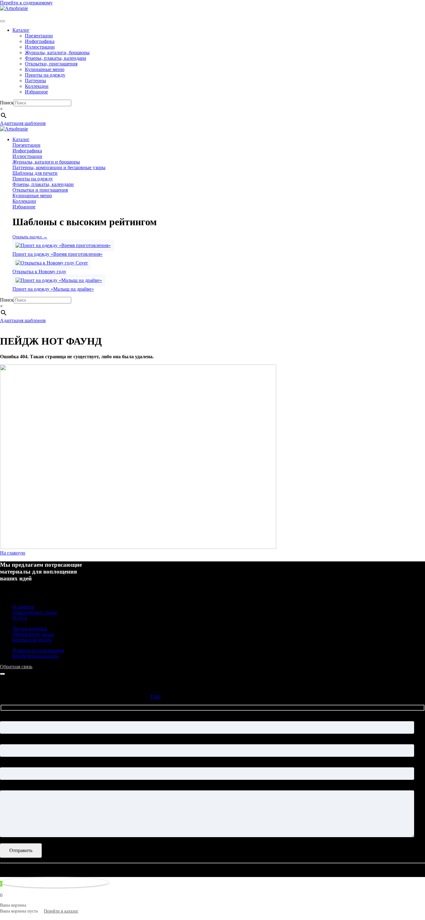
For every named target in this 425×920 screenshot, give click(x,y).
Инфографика (39, 41)
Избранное (36, 91)
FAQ (156, 696)
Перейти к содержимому (26, 2)
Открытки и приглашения (40, 190)
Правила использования (38, 650)
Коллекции (37, 86)
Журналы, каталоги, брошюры (57, 52)
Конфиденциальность (35, 656)
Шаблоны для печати (35, 173)
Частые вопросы (29, 628)
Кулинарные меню (44, 69)
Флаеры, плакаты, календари (55, 58)
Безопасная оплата (32, 639)
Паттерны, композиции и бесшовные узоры (58, 167)
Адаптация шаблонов (23, 123)
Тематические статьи (34, 612)
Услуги (19, 618)
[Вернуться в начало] (14, 8)
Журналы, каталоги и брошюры (46, 161)
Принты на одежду (45, 75)
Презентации (39, 35)
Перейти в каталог (61, 911)
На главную (12, 552)
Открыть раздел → (29, 237)
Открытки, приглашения (51, 63)
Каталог (21, 30)
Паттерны (35, 80)
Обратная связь (16, 666)
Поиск (7, 102)
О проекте (23, 606)
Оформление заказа (33, 634)
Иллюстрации (40, 47)
